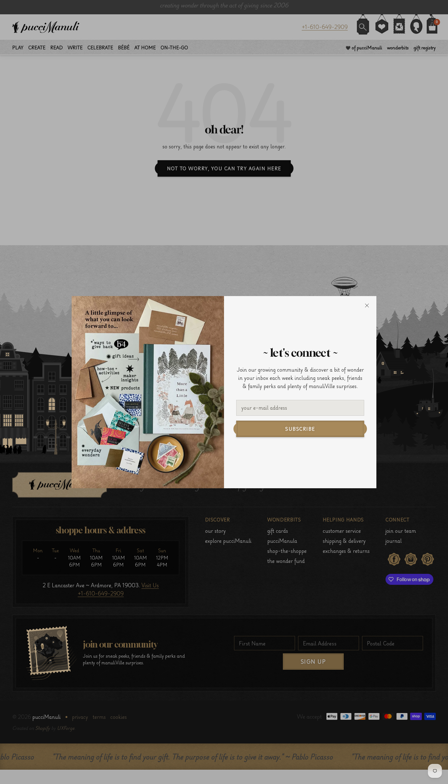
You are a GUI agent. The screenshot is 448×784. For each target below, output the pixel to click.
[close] (367, 305)
